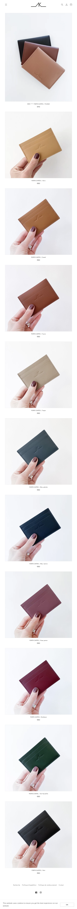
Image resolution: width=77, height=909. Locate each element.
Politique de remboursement (47, 885)
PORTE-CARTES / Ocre (38, 181)
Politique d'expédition (29, 885)
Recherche (16, 885)
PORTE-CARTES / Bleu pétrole (38, 487)
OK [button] (67, 905)
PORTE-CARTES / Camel (38, 257)
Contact (61, 885)
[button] (6, 4)
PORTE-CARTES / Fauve (38, 334)
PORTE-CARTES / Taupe (38, 410)
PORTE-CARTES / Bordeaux (38, 717)
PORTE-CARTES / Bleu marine (38, 564)
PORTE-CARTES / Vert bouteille (38, 794)
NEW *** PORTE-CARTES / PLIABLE (38, 104)
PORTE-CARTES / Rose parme (39, 640)
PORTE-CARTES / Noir (38, 870)
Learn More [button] (14, 906)
